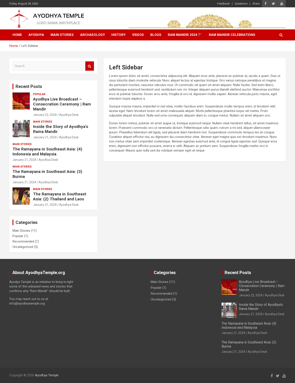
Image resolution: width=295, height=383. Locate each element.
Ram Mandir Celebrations (232, 35)
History (118, 35)
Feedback (223, 3)
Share (256, 3)
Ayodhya (36, 35)
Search (89, 66)
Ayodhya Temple (47, 375)
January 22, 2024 (45, 114)
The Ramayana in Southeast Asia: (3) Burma (47, 174)
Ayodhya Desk (69, 114)
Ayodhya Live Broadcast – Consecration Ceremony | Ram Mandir (62, 104)
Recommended (23, 241)
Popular (39, 94)
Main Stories (62, 35)
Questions (241, 3)
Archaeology (92, 35)
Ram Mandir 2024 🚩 (185, 35)
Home (17, 35)
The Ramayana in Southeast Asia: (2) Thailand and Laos (59, 196)
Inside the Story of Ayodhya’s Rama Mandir (60, 129)
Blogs (155, 35)
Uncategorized (23, 247)
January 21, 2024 (45, 137)
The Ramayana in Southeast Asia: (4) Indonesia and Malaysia (47, 151)
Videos (138, 35)
